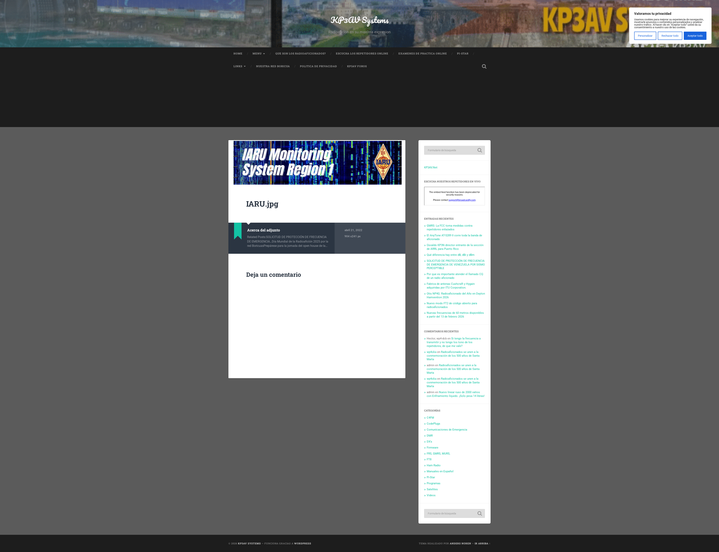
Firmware (432, 447)
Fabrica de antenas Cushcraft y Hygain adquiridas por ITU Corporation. (451, 285)
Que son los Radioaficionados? (300, 53)
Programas (433, 483)
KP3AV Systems (360, 19)
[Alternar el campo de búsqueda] (484, 66)
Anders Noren (460, 543)
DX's (429, 441)
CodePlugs (433, 423)
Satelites (432, 489)
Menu (257, 53)
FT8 (429, 459)
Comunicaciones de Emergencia (447, 429)
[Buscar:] (454, 150)
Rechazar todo (670, 35)
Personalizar (645, 35)
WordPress (302, 543)
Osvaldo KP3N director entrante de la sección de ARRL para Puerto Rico (455, 247)
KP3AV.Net (430, 167)
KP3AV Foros (357, 66)
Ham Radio (434, 465)
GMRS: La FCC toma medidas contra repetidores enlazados (449, 227)
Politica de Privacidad (318, 66)
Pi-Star (462, 53)
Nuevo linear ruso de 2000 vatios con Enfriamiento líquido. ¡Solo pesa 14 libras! (456, 394)
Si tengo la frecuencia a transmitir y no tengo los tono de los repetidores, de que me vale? (454, 342)
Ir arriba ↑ (483, 543)
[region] (670, 25)
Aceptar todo (695, 35)
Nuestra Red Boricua (273, 66)
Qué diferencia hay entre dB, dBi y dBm (450, 255)
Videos (431, 495)
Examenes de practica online (422, 53)
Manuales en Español (440, 471)
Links (237, 66)
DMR (430, 435)
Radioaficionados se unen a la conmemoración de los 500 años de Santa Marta (453, 355)
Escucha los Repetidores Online (362, 53)
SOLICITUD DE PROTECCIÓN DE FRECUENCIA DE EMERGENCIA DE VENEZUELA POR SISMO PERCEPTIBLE (456, 264)
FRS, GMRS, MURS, (438, 453)
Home (237, 53)
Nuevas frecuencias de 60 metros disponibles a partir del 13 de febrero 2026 (455, 314)
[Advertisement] (359, 101)
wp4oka (431, 352)
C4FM (430, 417)
